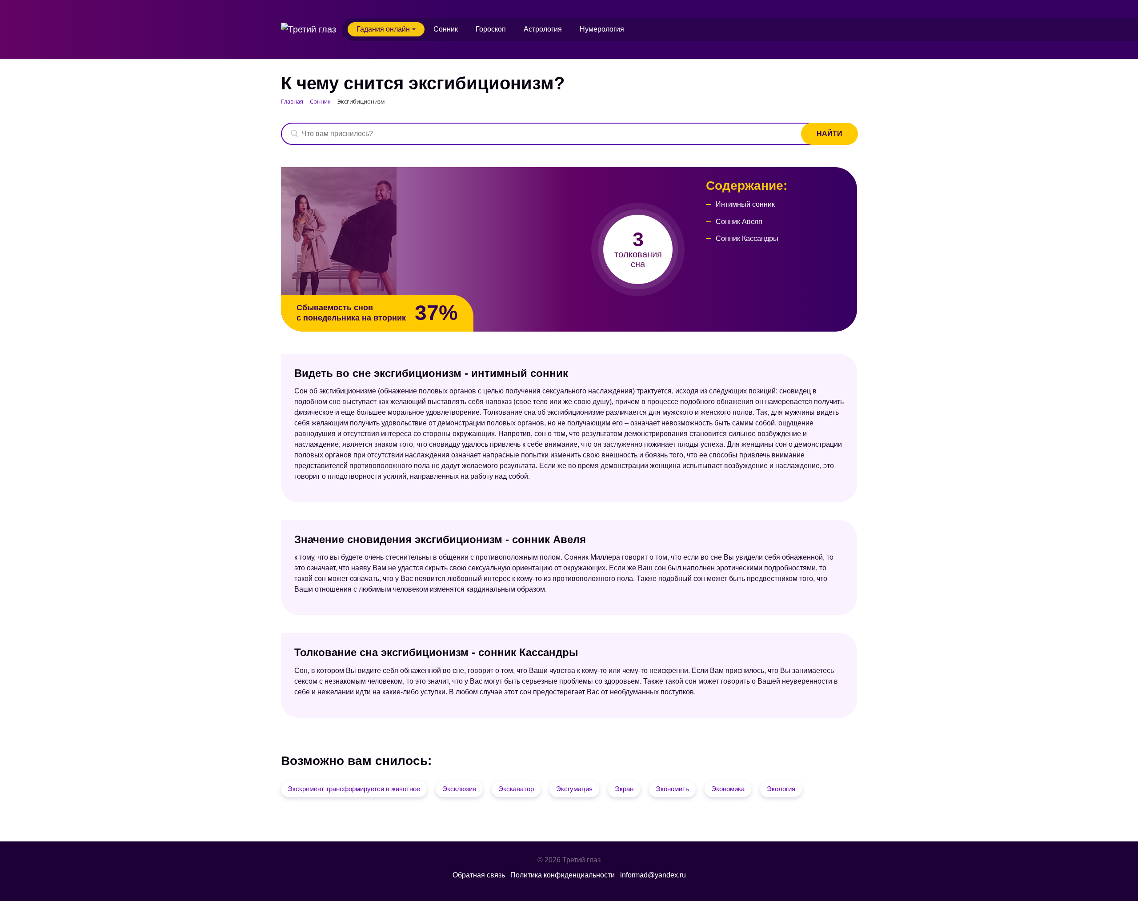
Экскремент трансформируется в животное (354, 789)
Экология (781, 789)
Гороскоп (491, 29)
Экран (624, 789)
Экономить (672, 789)
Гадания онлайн (383, 29)
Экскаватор (516, 789)
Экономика (728, 789)
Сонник (445, 29)
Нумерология (602, 29)
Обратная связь (479, 875)
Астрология (543, 29)
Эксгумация (574, 789)
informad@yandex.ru (653, 875)
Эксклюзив (459, 789)
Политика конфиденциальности (562, 875)
